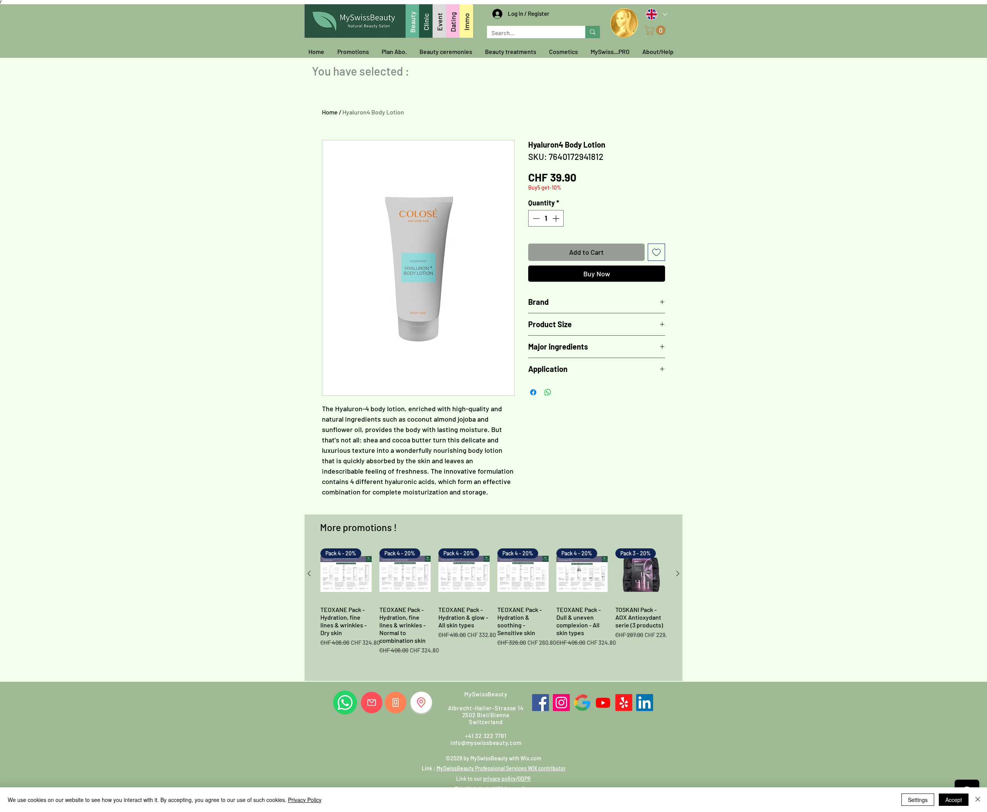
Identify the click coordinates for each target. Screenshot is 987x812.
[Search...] (592, 32)
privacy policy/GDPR (507, 778)
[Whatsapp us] (345, 702)
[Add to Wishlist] (656, 252)
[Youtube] (603, 702)
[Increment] (557, 218)
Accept (953, 800)
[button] (656, 30)
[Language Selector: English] (656, 14)
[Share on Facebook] (533, 392)
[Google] (582, 702)
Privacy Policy (305, 800)
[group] (493, 611)
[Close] (977, 800)
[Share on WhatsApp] (547, 392)
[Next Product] (677, 573)
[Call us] (396, 702)
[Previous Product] (309, 573)
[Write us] (372, 702)
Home (330, 112)
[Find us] (421, 702)
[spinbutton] (546, 218)
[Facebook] (540, 702)
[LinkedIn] (644, 702)
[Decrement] (535, 218)
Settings (918, 800)
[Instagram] (561, 702)
